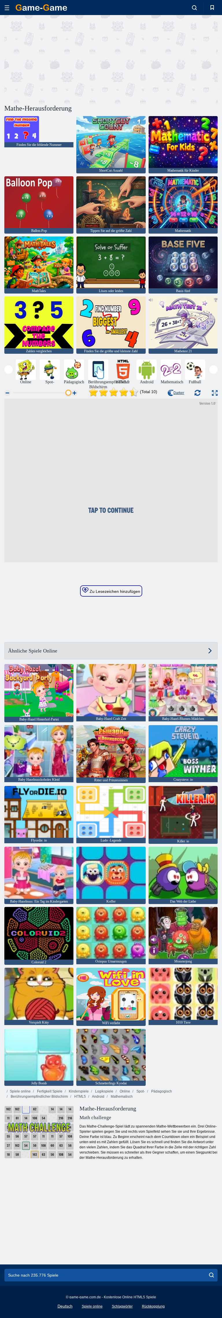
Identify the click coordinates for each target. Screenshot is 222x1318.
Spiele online (20, 1091)
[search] (211, 1275)
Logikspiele (103, 1091)
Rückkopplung (153, 1306)
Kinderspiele (78, 1091)
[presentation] (8, 369)
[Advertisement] (57, 58)
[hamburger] (7, 7)
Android (97, 1097)
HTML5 (79, 1097)
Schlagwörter (122, 1306)
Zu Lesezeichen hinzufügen (114, 591)
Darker (178, 393)
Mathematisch (121, 1097)
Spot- (140, 1091)
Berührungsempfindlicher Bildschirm (39, 1097)
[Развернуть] (215, 393)
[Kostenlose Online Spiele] (41, 7)
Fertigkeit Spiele (49, 1091)
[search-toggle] (194, 7)
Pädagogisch (161, 1091)
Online (124, 1091)
